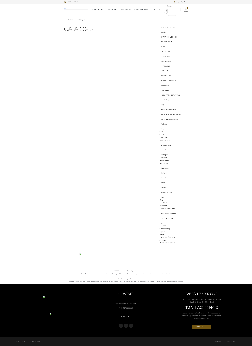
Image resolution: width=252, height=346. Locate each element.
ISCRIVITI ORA (201, 327)
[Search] (167, 13)
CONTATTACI (126, 316)
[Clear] (167, 10)
